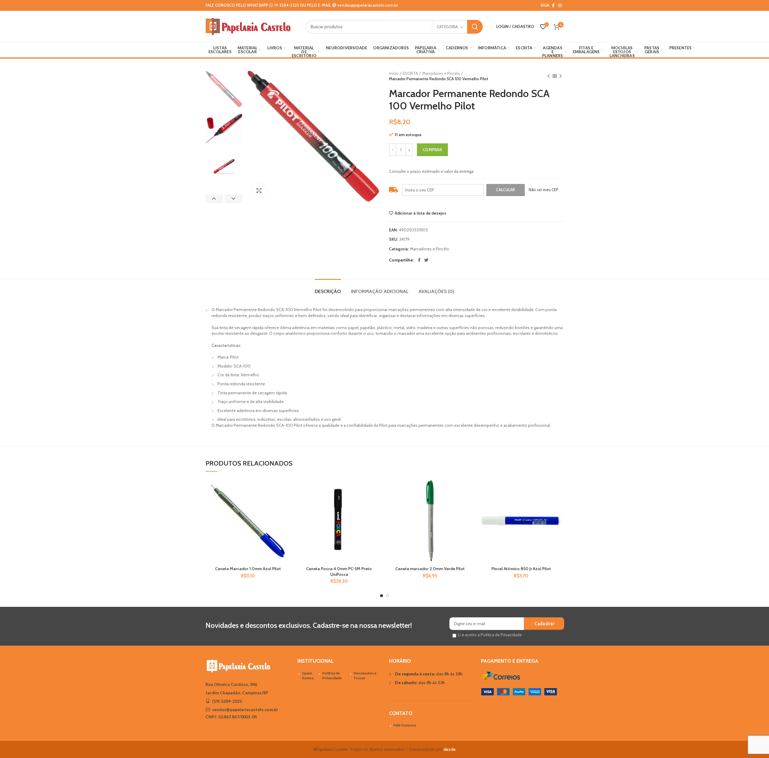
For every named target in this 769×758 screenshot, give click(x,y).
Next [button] (233, 198)
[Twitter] (426, 260)
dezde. (449, 749)
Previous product (549, 76)
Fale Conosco (405, 725)
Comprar (432, 149)
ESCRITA (410, 73)
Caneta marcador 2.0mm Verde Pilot (430, 568)
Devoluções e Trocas (365, 675)
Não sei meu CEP (543, 189)
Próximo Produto (561, 76)
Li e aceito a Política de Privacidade (490, 634)
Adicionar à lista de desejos (420, 213)
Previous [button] (214, 198)
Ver (285, 514)
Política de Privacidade (332, 675)
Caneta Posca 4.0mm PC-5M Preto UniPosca (339, 571)
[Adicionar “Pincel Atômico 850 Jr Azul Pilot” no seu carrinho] (559, 501)
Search (475, 27)
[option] (223, 89)
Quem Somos (308, 675)
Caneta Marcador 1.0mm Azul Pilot (248, 568)
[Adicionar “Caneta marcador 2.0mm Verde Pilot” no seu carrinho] (468, 501)
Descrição (328, 291)
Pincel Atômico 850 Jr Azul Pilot (521, 568)
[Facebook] (553, 5)
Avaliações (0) (436, 291)
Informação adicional (380, 291)
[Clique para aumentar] (258, 190)
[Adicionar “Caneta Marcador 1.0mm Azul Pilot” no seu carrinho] (285, 501)
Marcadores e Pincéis (441, 73)
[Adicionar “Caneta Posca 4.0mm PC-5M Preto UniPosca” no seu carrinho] (376, 501)
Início (393, 73)
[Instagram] (560, 5)
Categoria (447, 26)
